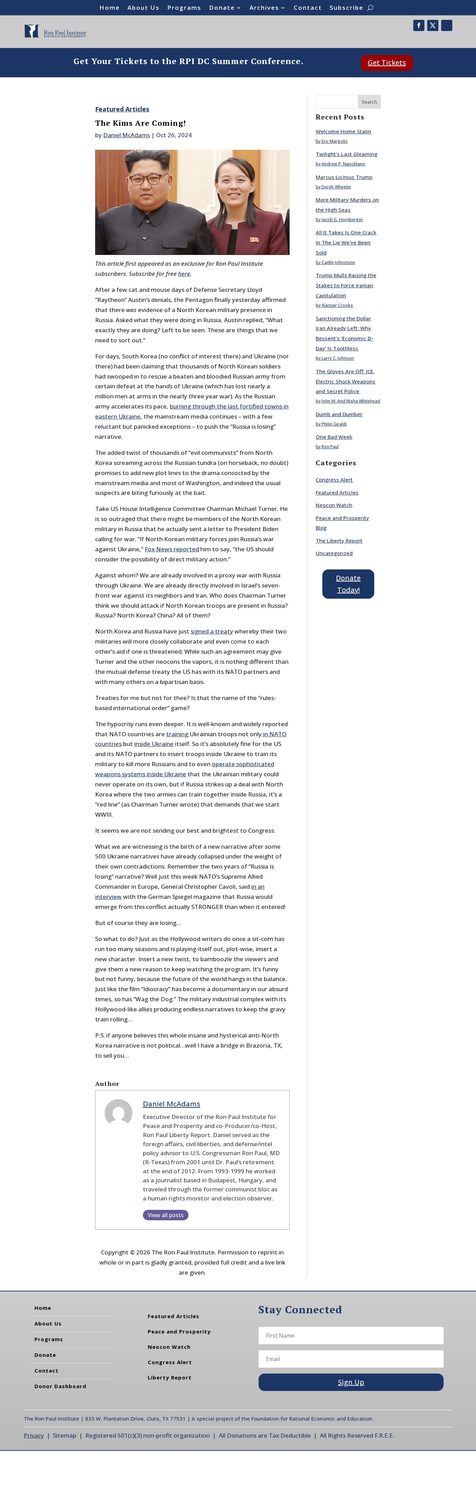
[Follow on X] (432, 25)
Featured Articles (122, 109)
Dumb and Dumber (339, 414)
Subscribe (346, 8)
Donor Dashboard (60, 1386)
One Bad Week (334, 436)
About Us (144, 8)
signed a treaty (212, 631)
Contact (308, 8)
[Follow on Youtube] (446, 25)
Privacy (34, 1435)
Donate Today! (348, 583)
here (184, 274)
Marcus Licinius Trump (344, 176)
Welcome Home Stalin (343, 131)
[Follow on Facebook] (418, 25)
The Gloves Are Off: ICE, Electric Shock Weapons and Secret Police (345, 381)
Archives (264, 8)
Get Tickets (387, 62)
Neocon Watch (334, 504)
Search (369, 102)
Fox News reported (172, 549)
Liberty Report (170, 1377)
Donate (222, 8)
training (178, 734)
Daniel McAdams (126, 135)
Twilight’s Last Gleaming (346, 153)
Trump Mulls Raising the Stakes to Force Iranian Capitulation (346, 285)
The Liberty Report (339, 540)
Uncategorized (334, 553)
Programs (184, 8)
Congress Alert (334, 479)
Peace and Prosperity (179, 1331)
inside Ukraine (154, 744)
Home (109, 8)
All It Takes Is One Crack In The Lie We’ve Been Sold (346, 242)
